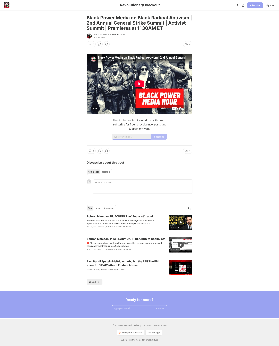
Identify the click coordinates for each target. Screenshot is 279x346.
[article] (139, 223)
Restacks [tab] (106, 172)
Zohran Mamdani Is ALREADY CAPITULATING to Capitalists (126, 239)
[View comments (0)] (100, 44)
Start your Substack (132, 332)
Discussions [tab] (108, 208)
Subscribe (255, 5)
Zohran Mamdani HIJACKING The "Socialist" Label (120, 216)
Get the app (154, 332)
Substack (125, 339)
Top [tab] (90, 208)
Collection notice (158, 325)
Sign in (270, 5)
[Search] (237, 5)
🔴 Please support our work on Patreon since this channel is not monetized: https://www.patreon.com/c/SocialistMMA (124, 244)
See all (92, 281)
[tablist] (99, 172)
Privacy (137, 325)
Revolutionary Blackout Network (109, 35)
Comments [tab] (93, 172)
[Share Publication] (243, 5)
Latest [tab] (98, 208)
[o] (181, 222)
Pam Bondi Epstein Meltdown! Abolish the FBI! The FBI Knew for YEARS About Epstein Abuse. (123, 263)
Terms (146, 325)
